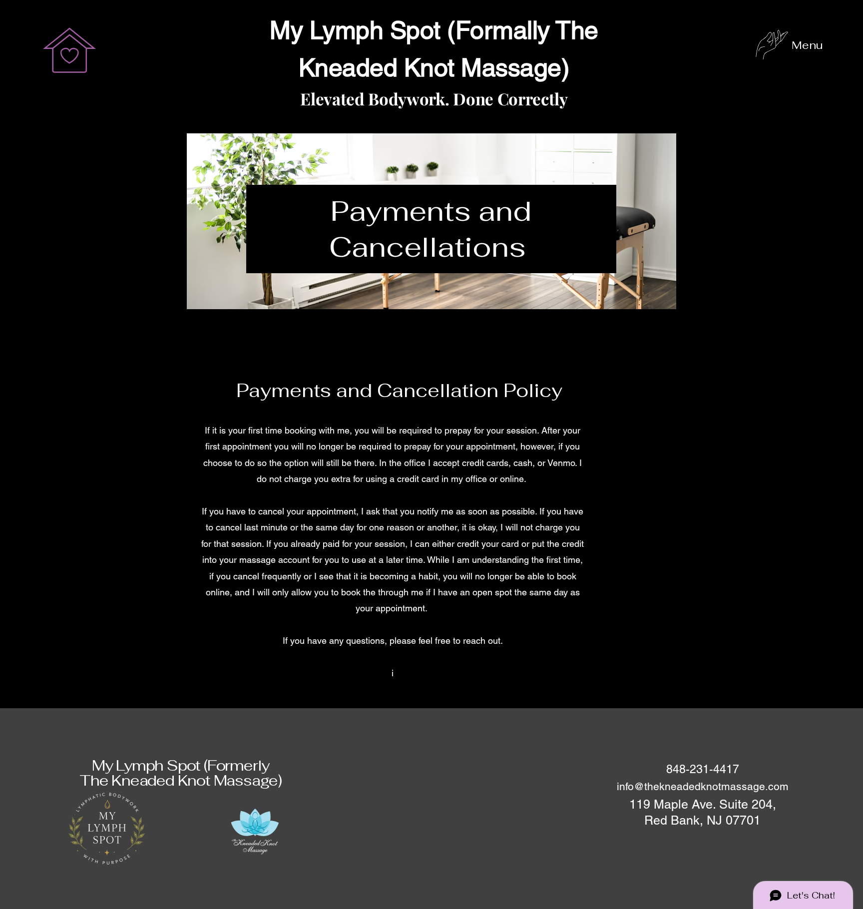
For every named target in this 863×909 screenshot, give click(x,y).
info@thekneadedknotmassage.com (703, 786)
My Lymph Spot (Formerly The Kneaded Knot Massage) (180, 773)
